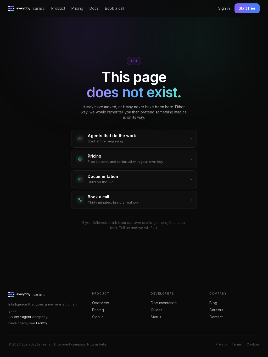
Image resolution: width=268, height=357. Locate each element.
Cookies (253, 344)
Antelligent (22, 317)
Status (156, 317)
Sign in (224, 8)
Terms (237, 344)
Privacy (221, 344)
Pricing (77, 8)
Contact (216, 317)
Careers (216, 310)
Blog (213, 303)
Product (58, 8)
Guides (157, 310)
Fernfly (41, 323)
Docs (94, 8)
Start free (247, 8)
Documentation (164, 303)
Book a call (114, 8)
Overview (100, 303)
